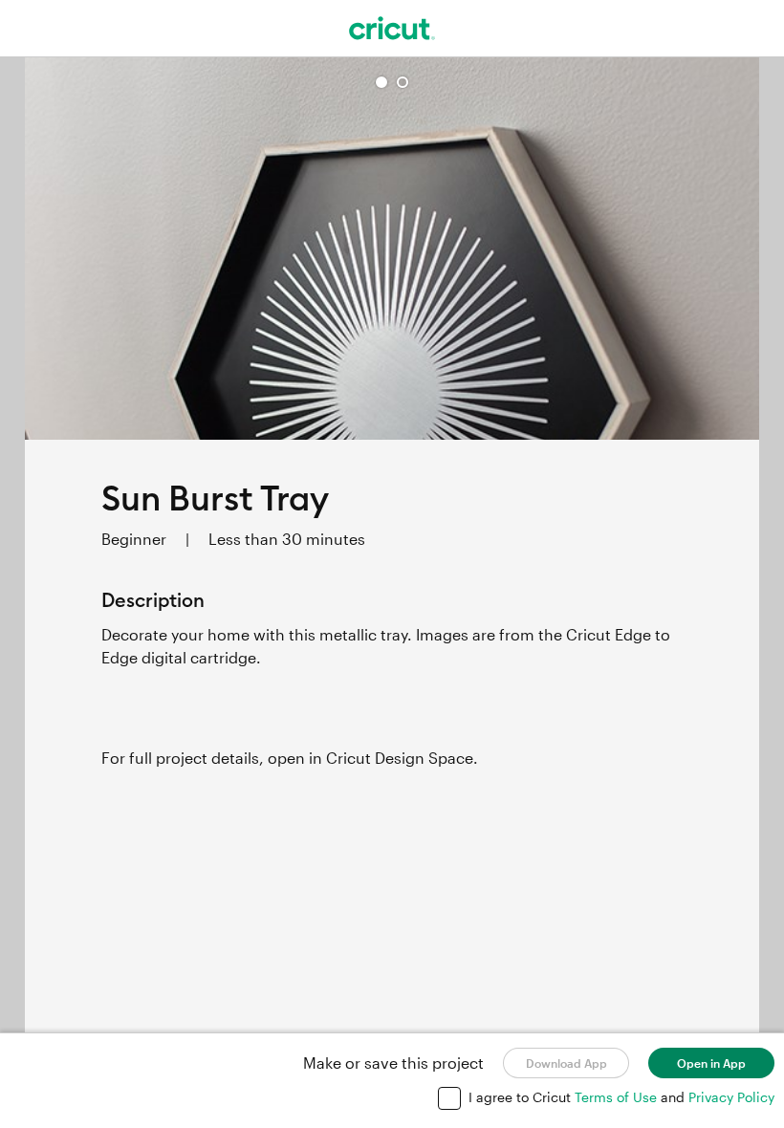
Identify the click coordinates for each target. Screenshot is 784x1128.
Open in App (711, 1063)
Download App (566, 1063)
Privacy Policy (731, 1097)
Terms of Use (618, 1097)
